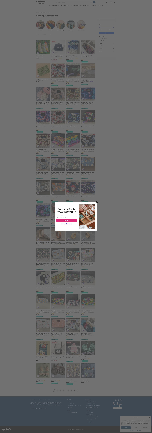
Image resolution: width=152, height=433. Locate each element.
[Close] (97, 202)
